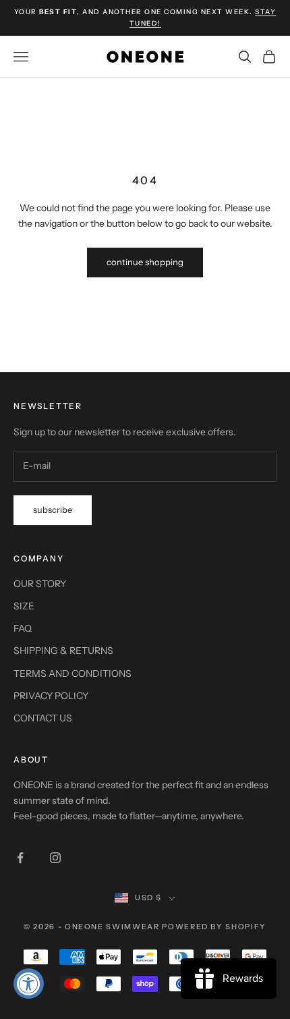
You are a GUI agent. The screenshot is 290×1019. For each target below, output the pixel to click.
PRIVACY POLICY (50, 696)
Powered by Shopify (214, 926)
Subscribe (52, 509)
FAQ (22, 628)
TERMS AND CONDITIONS (72, 673)
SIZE (23, 606)
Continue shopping (145, 261)
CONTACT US (42, 718)
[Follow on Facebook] (20, 857)
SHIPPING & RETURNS (63, 650)
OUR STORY (39, 584)
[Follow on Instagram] (55, 857)
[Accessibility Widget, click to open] (28, 983)
